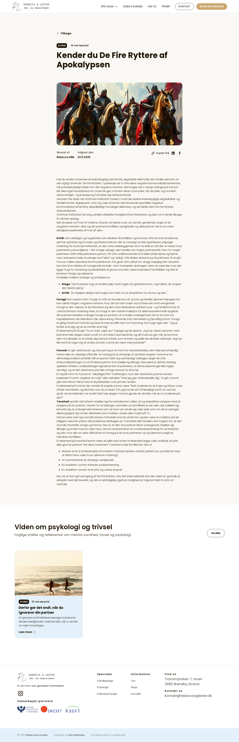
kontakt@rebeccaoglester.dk (188, 695)
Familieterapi (105, 681)
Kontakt (184, 6)
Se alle (215, 533)
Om (133, 681)
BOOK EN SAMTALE (212, 6)
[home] (30, 6)
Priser (166, 6)
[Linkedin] (173, 153)
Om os (152, 6)
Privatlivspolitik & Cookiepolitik (108, 735)
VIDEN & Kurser (133, 6)
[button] (109, 6)
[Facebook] (179, 153)
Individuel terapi (107, 694)
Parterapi (103, 687)
